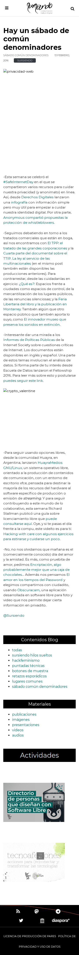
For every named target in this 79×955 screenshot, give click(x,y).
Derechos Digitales (37, 197)
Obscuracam (28, 590)
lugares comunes (27, 681)
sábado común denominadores (25, 55)
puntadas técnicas (28, 666)
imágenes (21, 720)
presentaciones (25, 725)
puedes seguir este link (23, 381)
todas (17, 650)
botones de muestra (30, 671)
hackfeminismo (26, 660)
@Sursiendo (13, 615)
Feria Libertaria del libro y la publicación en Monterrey (35, 304)
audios (18, 735)
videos (17, 730)
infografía (19, 202)
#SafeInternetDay (18, 182)
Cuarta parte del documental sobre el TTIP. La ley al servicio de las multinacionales (35, 258)
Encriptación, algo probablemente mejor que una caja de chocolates (36, 570)
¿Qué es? (26, 284)
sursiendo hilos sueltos (32, 655)
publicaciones (24, 714)
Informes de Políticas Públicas (29, 340)
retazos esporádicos (29, 676)
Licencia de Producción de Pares (30, 936)
